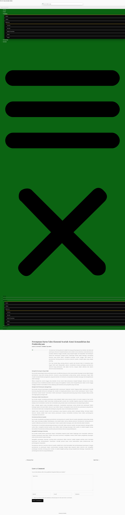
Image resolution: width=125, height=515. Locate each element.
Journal (8, 25)
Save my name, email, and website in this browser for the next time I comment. (53, 497)
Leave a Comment (36, 346)
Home (4, 10)
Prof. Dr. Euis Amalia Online (6, 1)
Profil (4, 12)
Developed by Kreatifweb (62, 513)
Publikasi (5, 14)
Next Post (96, 460)
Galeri (8, 34)
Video (8, 37)
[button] (62, 169)
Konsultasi (5, 40)
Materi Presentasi (10, 31)
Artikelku (44, 346)
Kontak (5, 42)
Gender (8, 28)
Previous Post (29, 460)
